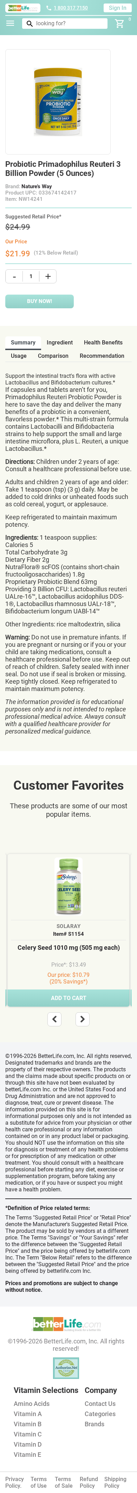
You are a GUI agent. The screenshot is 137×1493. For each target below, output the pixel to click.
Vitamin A (28, 1414)
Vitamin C (28, 1434)
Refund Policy (89, 1482)
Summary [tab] (23, 342)
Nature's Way (36, 186)
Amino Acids (32, 1403)
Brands (94, 1424)
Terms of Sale (64, 1482)
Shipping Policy (115, 1482)
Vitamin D (28, 1444)
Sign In (117, 8)
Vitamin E (27, 1454)
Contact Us (100, 1403)
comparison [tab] (53, 356)
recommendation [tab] (102, 356)
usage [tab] (19, 356)
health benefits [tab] (103, 342)
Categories (100, 1414)
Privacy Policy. (14, 1482)
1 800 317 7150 (71, 8)
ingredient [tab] (60, 342)
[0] (120, 23)
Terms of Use (39, 1482)
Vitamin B (27, 1424)
